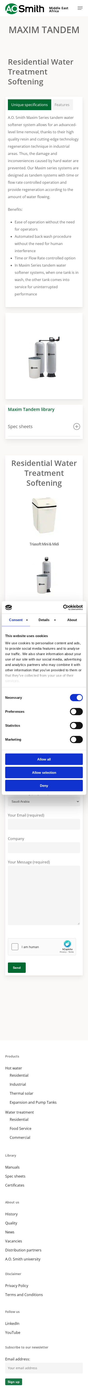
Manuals (12, 1167)
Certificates (14, 1185)
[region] (44, 356)
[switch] (76, 711)
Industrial (18, 1084)
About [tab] (72, 620)
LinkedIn (12, 1323)
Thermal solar (21, 1093)
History (11, 1214)
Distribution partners (23, 1250)
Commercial (20, 1137)
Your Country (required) (28, 793)
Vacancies (13, 1241)
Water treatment (19, 1112)
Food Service (20, 1128)
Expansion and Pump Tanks (33, 1102)
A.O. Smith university (22, 1259)
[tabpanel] (44, 206)
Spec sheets (15, 1176)
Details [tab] (44, 620)
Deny (44, 786)
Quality (11, 1223)
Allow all (44, 759)
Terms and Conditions (24, 1294)
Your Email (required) (26, 815)
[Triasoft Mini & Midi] (45, 521)
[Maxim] (45, 581)
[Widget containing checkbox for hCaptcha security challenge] (42, 946)
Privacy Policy (16, 1285)
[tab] (29, 104)
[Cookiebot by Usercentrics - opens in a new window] (63, 607)
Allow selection (44, 772)
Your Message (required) (29, 862)
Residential (19, 1075)
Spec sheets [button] (20, 426)
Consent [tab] (16, 620)
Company (16, 838)
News (9, 1232)
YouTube (12, 1332)
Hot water (13, 1068)
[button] (80, 8)
